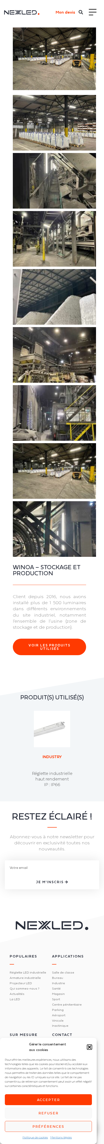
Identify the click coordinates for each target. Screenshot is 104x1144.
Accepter (48, 1100)
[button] (89, 1047)
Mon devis (65, 12)
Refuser (48, 1113)
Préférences (48, 1126)
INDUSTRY (52, 756)
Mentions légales (61, 1137)
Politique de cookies (35, 1137)
